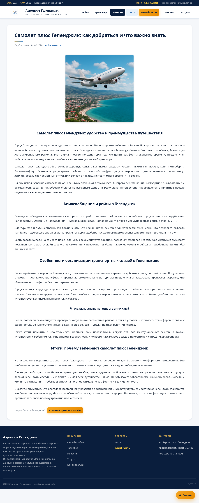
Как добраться (75, 464)
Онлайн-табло (75, 442)
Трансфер (101, 12)
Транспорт (168, 12)
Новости (118, 12)
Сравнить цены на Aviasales (65, 410)
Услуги (185, 12)
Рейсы (85, 12)
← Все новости (53, 45)
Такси (139, 2)
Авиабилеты (151, 2)
